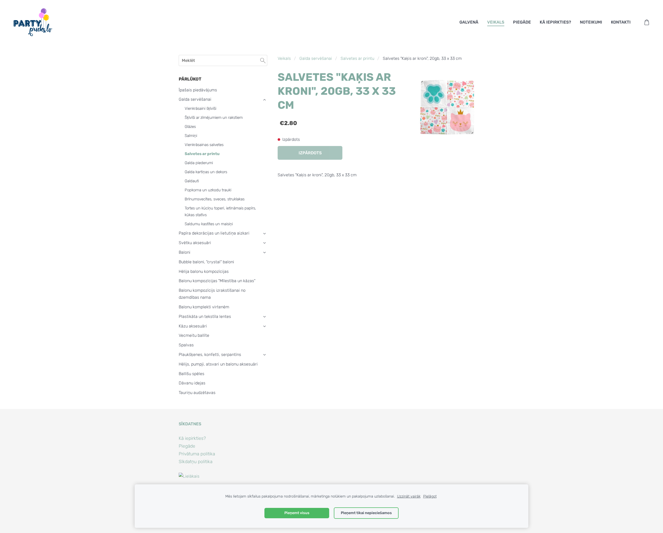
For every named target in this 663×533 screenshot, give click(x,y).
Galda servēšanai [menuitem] (195, 99)
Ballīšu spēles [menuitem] (191, 373)
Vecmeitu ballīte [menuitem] (194, 335)
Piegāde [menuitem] (522, 22)
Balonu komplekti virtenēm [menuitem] (204, 306)
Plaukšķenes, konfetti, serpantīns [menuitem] (210, 354)
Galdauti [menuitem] (192, 181)
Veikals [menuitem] (495, 22)
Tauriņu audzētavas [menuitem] (197, 392)
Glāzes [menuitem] (190, 126)
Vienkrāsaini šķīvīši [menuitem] (200, 108)
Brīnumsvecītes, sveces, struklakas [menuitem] (214, 199)
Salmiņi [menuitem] (191, 135)
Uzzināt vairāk (409, 496)
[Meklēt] (263, 60)
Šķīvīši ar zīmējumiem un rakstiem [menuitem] (214, 117)
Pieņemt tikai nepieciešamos (366, 513)
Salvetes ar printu (357, 58)
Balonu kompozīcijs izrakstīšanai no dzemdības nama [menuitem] (212, 294)
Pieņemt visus (296, 513)
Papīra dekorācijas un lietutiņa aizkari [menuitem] (214, 233)
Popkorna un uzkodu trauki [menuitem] (208, 190)
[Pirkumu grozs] (647, 22)
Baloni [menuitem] (184, 252)
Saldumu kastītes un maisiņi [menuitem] (209, 224)
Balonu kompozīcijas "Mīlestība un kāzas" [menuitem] (217, 280)
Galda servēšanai (315, 58)
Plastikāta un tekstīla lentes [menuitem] (205, 316)
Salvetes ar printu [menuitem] (202, 153)
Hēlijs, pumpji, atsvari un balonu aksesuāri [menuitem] (218, 364)
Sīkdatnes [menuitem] (190, 423)
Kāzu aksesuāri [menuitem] (193, 326)
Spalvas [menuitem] (186, 344)
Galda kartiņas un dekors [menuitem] (206, 172)
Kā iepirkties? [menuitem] (555, 22)
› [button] (265, 99)
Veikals (284, 58)
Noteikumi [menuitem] (591, 22)
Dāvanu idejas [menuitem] (192, 383)
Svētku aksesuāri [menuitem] (195, 242)
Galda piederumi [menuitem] (199, 162)
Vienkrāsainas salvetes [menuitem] (204, 144)
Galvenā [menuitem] (468, 22)
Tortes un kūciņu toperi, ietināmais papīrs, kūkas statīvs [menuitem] (220, 211)
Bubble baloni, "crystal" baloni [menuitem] (206, 261)
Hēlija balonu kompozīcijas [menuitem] (204, 271)
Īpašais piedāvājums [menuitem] (198, 89)
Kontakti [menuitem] (621, 22)
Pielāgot (430, 496)
